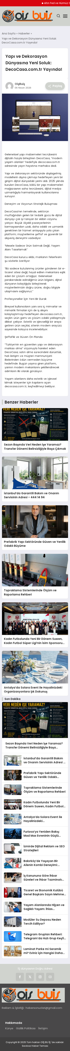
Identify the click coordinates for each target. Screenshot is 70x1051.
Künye (9, 1028)
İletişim (43, 1028)
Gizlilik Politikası (26, 1028)
